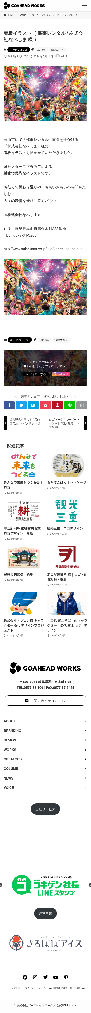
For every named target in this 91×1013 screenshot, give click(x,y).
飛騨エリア (57, 49)
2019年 (41, 49)
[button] (9, 405)
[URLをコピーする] (82, 405)
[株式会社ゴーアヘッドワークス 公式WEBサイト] (24, 5)
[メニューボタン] (84, 5)
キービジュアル (19, 49)
